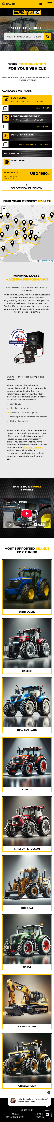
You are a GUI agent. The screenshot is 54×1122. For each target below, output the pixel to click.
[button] (36, 238)
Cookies (40, 1117)
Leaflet (35, 260)
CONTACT (28, 1110)
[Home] (27, 12)
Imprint (41, 1114)
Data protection (15, 1117)
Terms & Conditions (32, 447)
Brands (10, 4)
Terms (15, 1114)
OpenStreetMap (47, 260)
